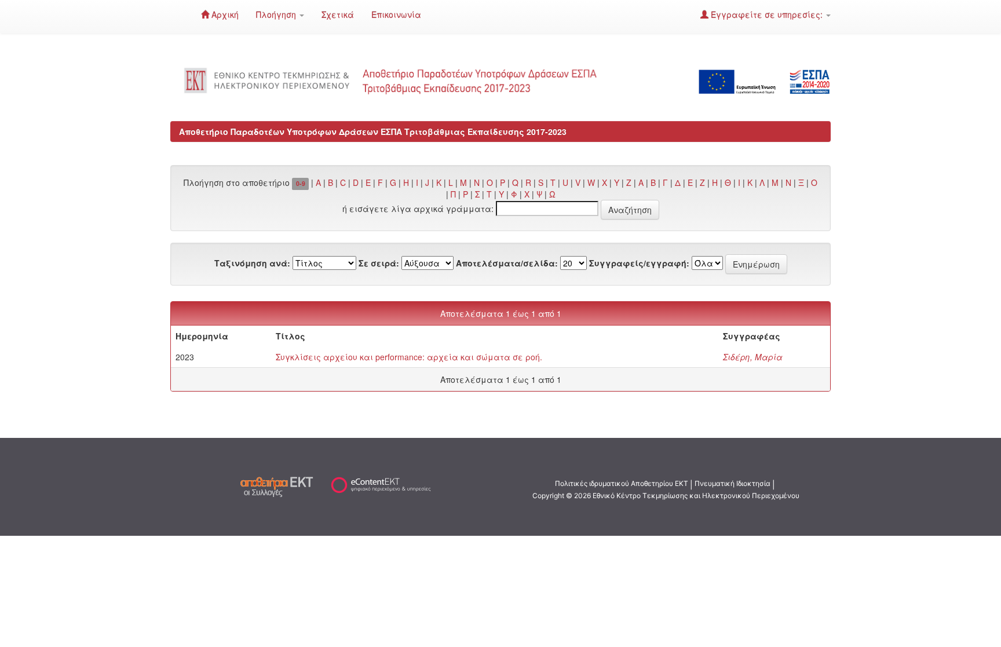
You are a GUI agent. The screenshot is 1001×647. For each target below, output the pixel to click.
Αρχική (224, 14)
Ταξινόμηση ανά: (252, 263)
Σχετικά (338, 14)
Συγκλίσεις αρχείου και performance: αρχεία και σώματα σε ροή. (409, 357)
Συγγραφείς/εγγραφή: (639, 263)
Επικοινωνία (396, 14)
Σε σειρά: (379, 263)
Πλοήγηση (277, 14)
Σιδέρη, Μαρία (753, 357)
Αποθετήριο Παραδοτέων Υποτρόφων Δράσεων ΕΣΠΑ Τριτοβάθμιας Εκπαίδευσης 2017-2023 (373, 131)
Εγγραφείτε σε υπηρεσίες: (766, 14)
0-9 (300, 183)
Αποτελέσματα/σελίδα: (507, 263)
